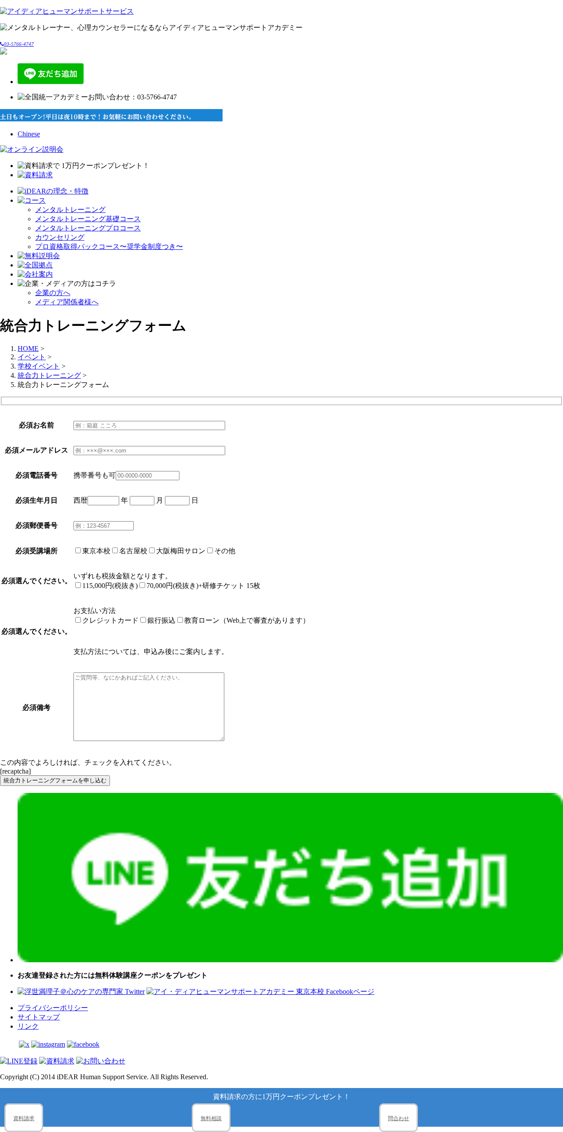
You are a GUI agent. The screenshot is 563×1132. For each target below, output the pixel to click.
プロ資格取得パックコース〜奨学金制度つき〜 (109, 246)
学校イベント (39, 366)
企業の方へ (52, 292)
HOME (28, 348)
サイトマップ (39, 1017)
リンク (28, 1026)
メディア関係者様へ (67, 302)
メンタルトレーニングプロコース (88, 228)
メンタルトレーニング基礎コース (88, 219)
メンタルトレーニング (70, 209)
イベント (32, 357)
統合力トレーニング (49, 375)
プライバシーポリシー (53, 1007)
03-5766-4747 (19, 44)
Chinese (29, 134)
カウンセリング (59, 237)
